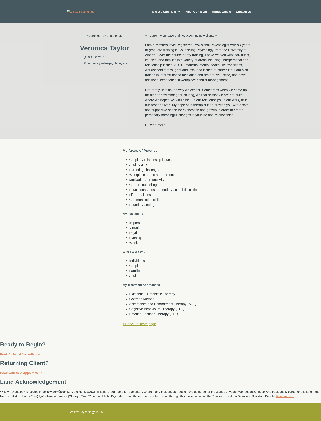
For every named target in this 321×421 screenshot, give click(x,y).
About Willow (221, 11)
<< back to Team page (139, 324)
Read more (157, 125)
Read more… (285, 396)
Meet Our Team (196, 11)
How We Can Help (163, 11)
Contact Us (244, 11)
